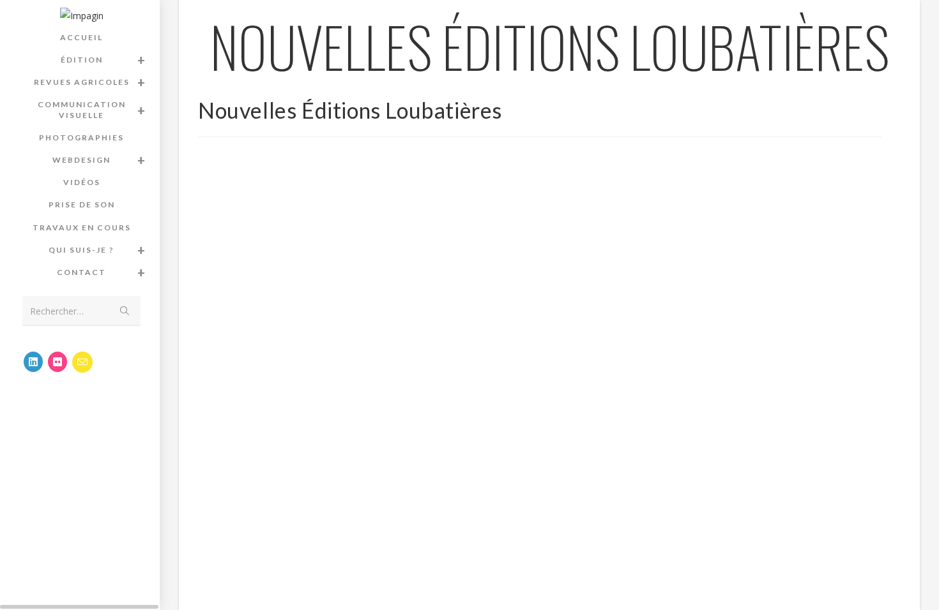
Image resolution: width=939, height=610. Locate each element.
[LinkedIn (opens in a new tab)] (33, 362)
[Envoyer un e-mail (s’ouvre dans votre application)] (82, 362)
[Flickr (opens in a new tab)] (57, 362)
